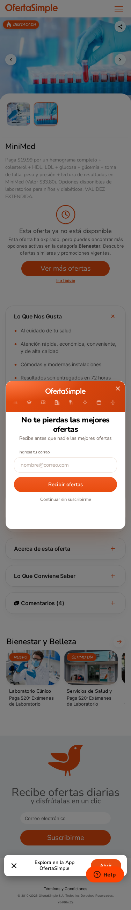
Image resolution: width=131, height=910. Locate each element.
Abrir (106, 865)
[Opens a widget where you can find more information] (105, 875)
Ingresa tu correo (34, 452)
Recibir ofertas (65, 484)
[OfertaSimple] (65, 391)
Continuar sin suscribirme (65, 499)
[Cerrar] (14, 866)
